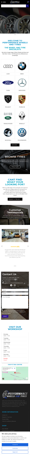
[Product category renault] (22, 117)
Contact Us (4, 415)
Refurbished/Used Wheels (8, 430)
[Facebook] (11, 285)
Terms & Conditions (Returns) (9, 421)
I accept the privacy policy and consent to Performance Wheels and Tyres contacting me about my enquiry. (13, 312)
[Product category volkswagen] (22, 134)
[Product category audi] (8, 67)
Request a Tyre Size (7, 417)
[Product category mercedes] (22, 84)
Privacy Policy (5, 419)
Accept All (15, 444)
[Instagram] (14, 285)
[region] (15, 443)
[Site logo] (15, 2)
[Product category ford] (8, 84)
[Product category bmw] (22, 67)
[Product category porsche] (22, 101)
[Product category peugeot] (8, 101)
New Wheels (5, 428)
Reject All (15, 452)
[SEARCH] (27, 5)
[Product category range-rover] (8, 117)
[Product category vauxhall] (8, 134)
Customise (15, 448)
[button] (1, 20)
